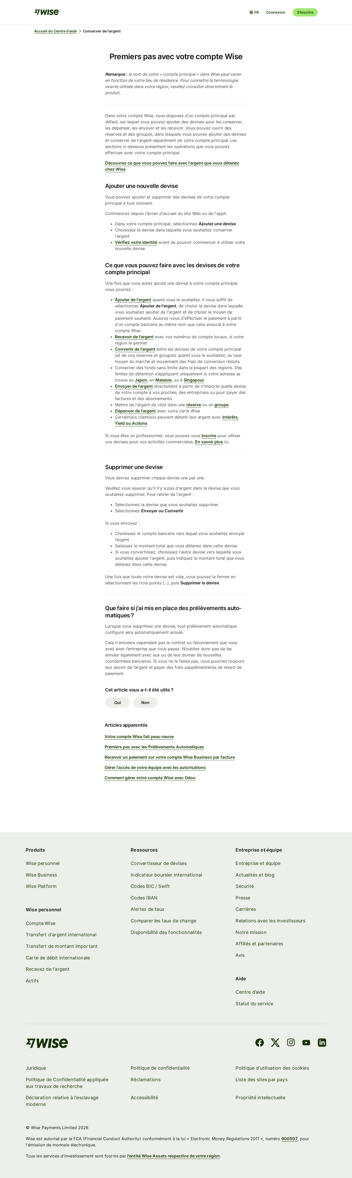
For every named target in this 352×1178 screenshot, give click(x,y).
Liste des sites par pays (261, 1079)
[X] (275, 1043)
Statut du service (254, 1003)
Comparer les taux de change (163, 920)
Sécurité (245, 886)
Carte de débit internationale (58, 957)
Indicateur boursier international (166, 875)
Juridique (36, 1068)
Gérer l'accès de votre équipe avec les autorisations (155, 767)
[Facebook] (259, 1043)
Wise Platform (41, 886)
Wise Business (41, 875)
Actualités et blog (255, 875)
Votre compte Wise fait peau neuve (139, 736)
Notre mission (251, 932)
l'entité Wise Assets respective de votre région (173, 1155)
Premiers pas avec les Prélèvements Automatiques (154, 746)
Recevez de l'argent (48, 969)
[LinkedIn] (322, 1043)
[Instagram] (291, 1043)
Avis (240, 955)
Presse (243, 897)
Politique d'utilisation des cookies (272, 1068)
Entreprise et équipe (258, 863)
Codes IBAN (144, 897)
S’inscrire (305, 12)
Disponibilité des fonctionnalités (166, 932)
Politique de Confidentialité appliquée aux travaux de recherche (67, 1083)
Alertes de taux (147, 909)
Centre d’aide (250, 992)
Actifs (32, 980)
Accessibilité (144, 1097)
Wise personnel (43, 863)
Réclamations (146, 1079)
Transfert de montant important (62, 946)
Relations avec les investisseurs (270, 920)
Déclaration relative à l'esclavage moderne (62, 1101)
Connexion (275, 12)
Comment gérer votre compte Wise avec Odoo (150, 777)
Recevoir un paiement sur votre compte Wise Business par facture (170, 757)
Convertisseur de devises (159, 863)
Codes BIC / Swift (150, 886)
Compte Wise (40, 923)
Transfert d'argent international (61, 934)
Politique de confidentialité (160, 1068)
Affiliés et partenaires (259, 943)
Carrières (246, 909)
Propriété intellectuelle (260, 1097)
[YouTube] (306, 1043)
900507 (289, 1138)
